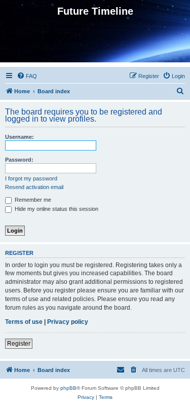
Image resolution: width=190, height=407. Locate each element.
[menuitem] (27, 76)
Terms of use (24, 321)
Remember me (32, 200)
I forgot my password (31, 178)
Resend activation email (34, 187)
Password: (19, 160)
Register (18, 343)
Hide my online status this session (55, 209)
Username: (19, 137)
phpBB (68, 388)
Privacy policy (67, 321)
